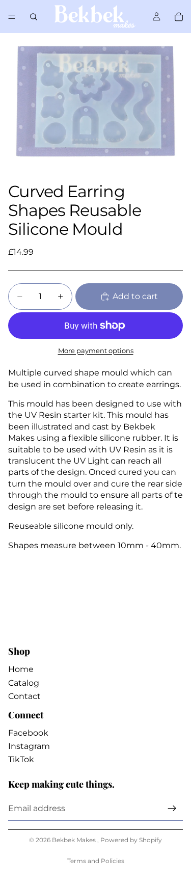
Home (21, 669)
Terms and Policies (95, 861)
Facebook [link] (28, 733)
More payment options (95, 350)
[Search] (33, 17)
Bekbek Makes (74, 840)
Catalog (23, 683)
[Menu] (11, 17)
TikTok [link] (21, 759)
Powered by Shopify (131, 840)
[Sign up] (172, 808)
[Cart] (179, 17)
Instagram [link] (29, 746)
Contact (24, 696)
